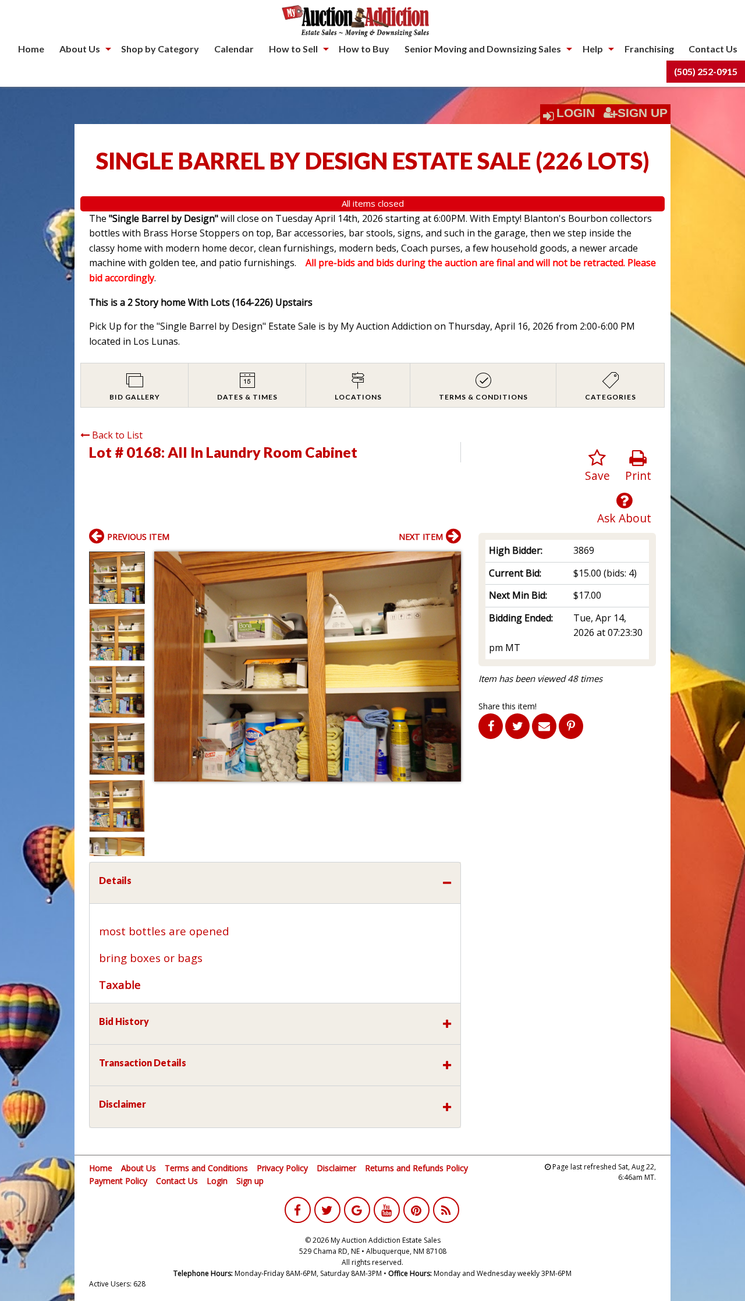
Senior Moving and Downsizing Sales (483, 48)
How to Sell (293, 48)
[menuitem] (31, 49)
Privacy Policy (282, 1167)
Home (31, 48)
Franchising (649, 48)
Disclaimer (336, 1167)
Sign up (250, 1180)
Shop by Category (160, 48)
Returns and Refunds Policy (416, 1167)
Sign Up (643, 113)
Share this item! (507, 706)
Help (593, 48)
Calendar (234, 48)
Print (638, 475)
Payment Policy (118, 1180)
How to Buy (364, 48)
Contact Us (713, 48)
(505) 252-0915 (705, 71)
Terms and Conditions (206, 1167)
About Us (79, 48)
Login (575, 113)
